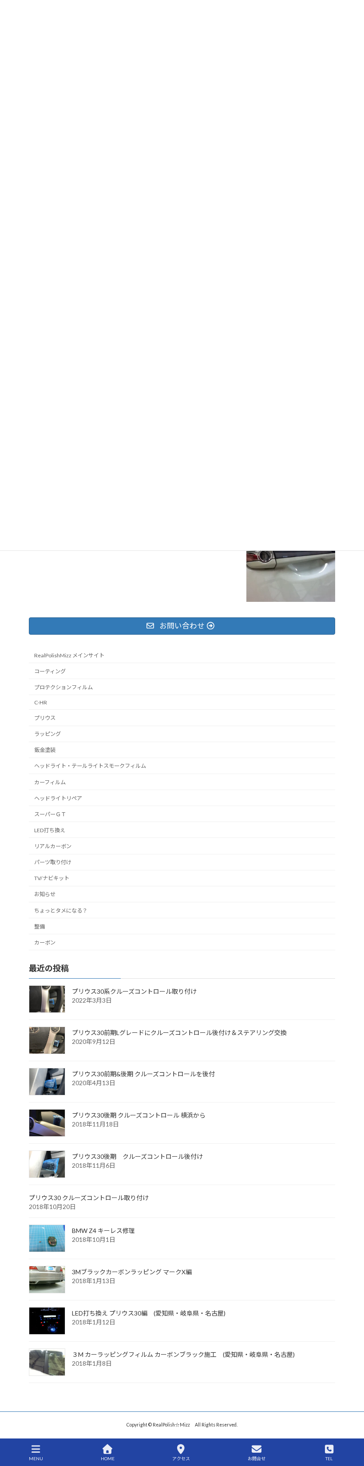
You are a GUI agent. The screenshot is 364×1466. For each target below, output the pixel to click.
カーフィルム (50, 781)
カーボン (44, 942)
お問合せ (256, 1458)
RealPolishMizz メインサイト (69, 655)
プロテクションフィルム (63, 687)
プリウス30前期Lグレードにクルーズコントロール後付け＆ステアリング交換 (179, 1032)
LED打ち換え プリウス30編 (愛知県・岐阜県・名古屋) (149, 1312)
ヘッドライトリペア (58, 797)
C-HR (40, 702)
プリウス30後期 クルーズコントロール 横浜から (139, 1114)
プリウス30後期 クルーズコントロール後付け (137, 1156)
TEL (328, 1458)
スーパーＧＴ (50, 814)
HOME (108, 1458)
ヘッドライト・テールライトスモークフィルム (90, 766)
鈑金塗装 (44, 750)
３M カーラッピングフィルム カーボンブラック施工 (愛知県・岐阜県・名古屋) (183, 1354)
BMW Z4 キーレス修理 (103, 1230)
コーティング (50, 671)
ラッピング (47, 734)
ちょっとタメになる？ (60, 910)
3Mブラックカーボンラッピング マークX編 (132, 1271)
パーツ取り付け (52, 862)
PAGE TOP (350, 1424)
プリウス (44, 718)
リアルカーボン (52, 846)
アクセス (181, 1458)
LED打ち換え (49, 830)
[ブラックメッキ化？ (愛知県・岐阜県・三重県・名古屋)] (290, 558)
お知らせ (44, 894)
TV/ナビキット (51, 878)
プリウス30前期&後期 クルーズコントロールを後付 (143, 1073)
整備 (39, 926)
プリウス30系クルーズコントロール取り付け (134, 991)
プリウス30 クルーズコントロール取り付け (89, 1197)
